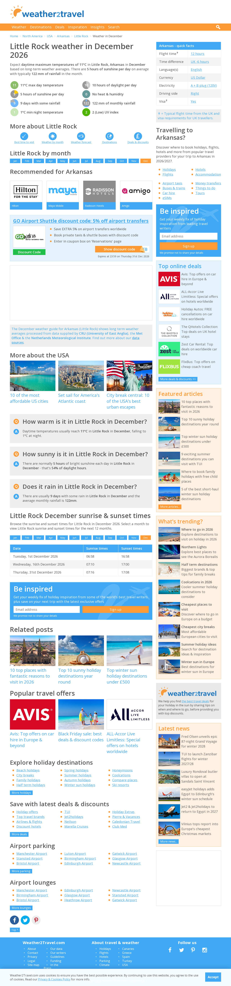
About (32, 949)
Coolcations (121, 775)
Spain (126, 957)
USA (50, 36)
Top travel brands (30, 817)
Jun (74, 161)
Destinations (41, 27)
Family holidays (28, 780)
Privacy (32, 957)
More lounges (21, 908)
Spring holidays (76, 770)
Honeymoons (122, 770)
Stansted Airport (29, 858)
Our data (56, 949)
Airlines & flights (29, 821)
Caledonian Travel (126, 821)
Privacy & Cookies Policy (54, 979)
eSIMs (167, 198)
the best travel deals (195, 701)
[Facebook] (14, 920)
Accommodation (208, 174)
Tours (200, 193)
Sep (110, 161)
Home (14, 36)
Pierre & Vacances (126, 817)
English (196, 69)
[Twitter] (25, 920)
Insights (97, 27)
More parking (21, 871)
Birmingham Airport (80, 858)
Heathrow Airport (78, 900)
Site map (33, 965)
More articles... (170, 507)
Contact (33, 953)
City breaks (25, 775)
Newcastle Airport (126, 863)
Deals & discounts (138, 142)
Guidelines (57, 957)
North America (32, 36)
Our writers (58, 953)
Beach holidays (28, 770)
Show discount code (119, 249)
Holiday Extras (123, 812)
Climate (104, 965)
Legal (31, 961)
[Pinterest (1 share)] (36, 920)
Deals (59, 27)
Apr (51, 161)
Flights (168, 174)
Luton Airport (75, 853)
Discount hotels (28, 826)
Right (195, 93)
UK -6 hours (200, 61)
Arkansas (63, 36)
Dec (145, 161)
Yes (193, 101)
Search (114, 27)
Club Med (119, 826)
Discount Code (29, 252)
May (62, 161)
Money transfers (208, 183)
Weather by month (53, 142)
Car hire (169, 193)
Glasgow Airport (125, 858)
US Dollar (198, 77)
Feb (27, 161)
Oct (122, 161)
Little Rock (81, 36)
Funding (55, 961)
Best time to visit (24, 142)
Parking (104, 961)
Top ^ (14, 930)
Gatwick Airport (124, 853)
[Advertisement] (155, 12)
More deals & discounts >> (178, 379)
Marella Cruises (76, 826)
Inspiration (77, 27)
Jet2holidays (73, 817)
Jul (86, 161)
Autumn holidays (77, 780)
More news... (168, 841)
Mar (38, 161)
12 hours (197, 53)
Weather (19, 27)
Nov (133, 161)
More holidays (21, 793)
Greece (127, 953)
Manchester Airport (31, 853)
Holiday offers (27, 812)
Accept (213, 977)
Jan (15, 161)
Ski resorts (120, 785)
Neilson (70, 821)
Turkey (127, 961)
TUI (67, 812)
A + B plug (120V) (204, 85)
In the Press (51, 966)
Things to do (205, 188)
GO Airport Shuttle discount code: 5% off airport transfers (81, 221)
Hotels (200, 169)
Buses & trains (174, 188)
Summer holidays (77, 775)
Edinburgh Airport (78, 863)
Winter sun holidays (79, 785)
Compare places (124, 780)
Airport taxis (172, 183)
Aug (98, 161)
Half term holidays (30, 785)
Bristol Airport (27, 863)
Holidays (169, 169)
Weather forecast (81, 142)
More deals (19, 834)
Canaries (128, 949)
